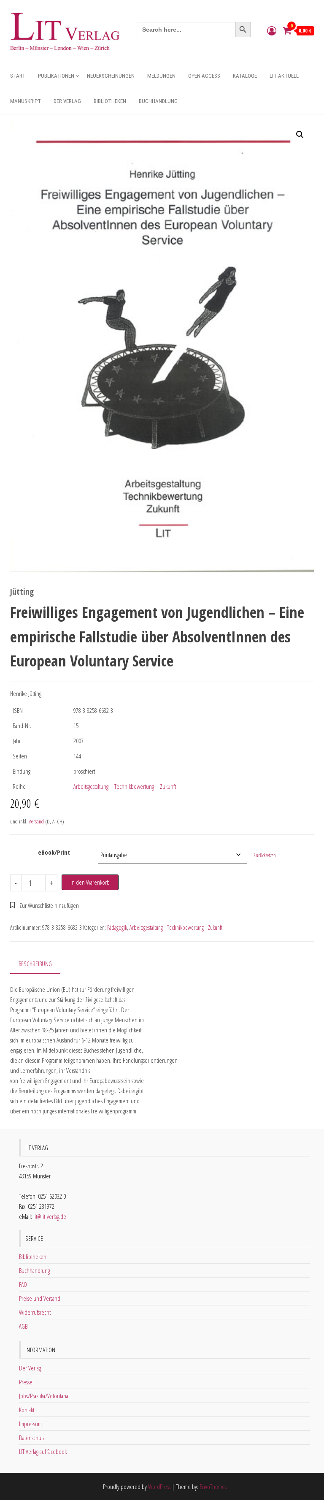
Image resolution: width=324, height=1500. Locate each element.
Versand (36, 821)
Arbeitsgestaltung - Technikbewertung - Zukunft (176, 927)
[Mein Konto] (271, 30)
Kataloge (245, 76)
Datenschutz (32, 1437)
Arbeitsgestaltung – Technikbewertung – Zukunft (124, 786)
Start (17, 76)
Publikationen (56, 76)
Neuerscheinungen (111, 76)
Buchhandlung (158, 101)
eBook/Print (54, 852)
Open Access (204, 76)
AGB (23, 1326)
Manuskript (25, 101)
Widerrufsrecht (35, 1312)
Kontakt (26, 1409)
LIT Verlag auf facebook (43, 1451)
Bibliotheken (110, 101)
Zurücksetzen (265, 855)
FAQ (23, 1284)
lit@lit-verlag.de (49, 1216)
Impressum (30, 1423)
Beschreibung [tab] (35, 963)
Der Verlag (67, 101)
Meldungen (161, 76)
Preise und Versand (39, 1298)
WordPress (159, 1486)
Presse (25, 1382)
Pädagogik (117, 927)
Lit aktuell (284, 76)
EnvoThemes (213, 1486)
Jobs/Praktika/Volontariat (44, 1396)
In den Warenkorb (90, 882)
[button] (300, 134)
